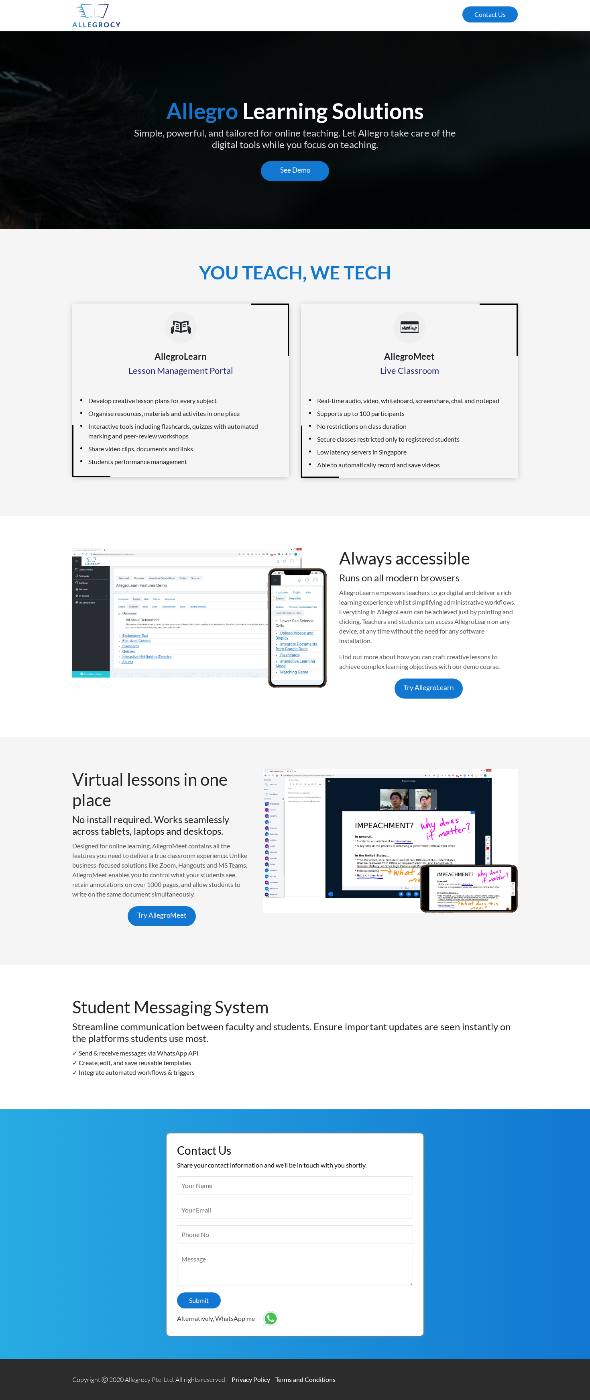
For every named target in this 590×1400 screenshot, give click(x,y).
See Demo (295, 170)
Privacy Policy (251, 1379)
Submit (199, 1300)
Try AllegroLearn (428, 687)
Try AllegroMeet (161, 915)
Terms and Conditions (305, 1379)
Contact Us (490, 14)
